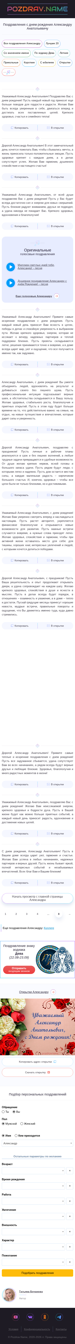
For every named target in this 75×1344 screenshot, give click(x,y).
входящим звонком (19, 969)
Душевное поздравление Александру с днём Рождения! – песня (42, 282)
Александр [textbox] (10, 1143)
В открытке (57, 127)
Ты (7, 1111)
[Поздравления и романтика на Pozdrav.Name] (37, 9)
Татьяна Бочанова (31, 1291)
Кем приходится (29, 1135)
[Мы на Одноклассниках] (44, 1317)
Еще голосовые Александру (34, 296)
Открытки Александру (34, 992)
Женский (29, 1123)
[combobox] (37, 1143)
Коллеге (49, 928)
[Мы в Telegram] (59, 1317)
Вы (18, 1111)
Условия (13, 1329)
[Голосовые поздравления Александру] (8, 72)
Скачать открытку (35, 1072)
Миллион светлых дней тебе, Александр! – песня (36, 266)
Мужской (11, 1123)
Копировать (21, 127)
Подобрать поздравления (37, 1272)
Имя (8, 1135)
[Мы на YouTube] (15, 1317)
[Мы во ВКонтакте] (30, 1317)
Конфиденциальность (37, 1329)
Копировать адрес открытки (35, 1061)
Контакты (61, 1329)
